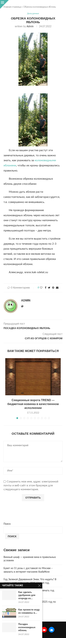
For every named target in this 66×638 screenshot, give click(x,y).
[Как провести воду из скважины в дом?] (9, 612)
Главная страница (12, 7)
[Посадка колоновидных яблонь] (9, 627)
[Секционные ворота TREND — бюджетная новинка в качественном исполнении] (33, 376)
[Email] (51, 630)
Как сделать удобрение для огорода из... (26, 595)
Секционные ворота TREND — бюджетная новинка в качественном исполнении (33, 404)
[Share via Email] (57, 287)
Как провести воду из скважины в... (29, 611)
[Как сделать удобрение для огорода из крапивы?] (9, 595)
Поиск (7, 524)
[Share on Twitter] (49, 287)
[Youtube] (44, 630)
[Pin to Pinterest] (53, 287)
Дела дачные (33, 13)
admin (30, 26)
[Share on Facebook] (45, 287)
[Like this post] (41, 287)
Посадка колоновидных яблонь (26, 627)
